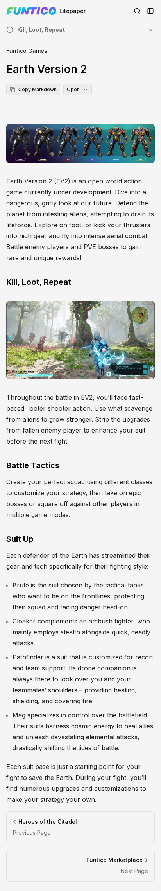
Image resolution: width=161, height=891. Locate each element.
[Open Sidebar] (150, 11)
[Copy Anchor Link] (77, 282)
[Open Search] (137, 11)
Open (73, 89)
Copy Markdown (37, 89)
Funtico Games (26, 50)
